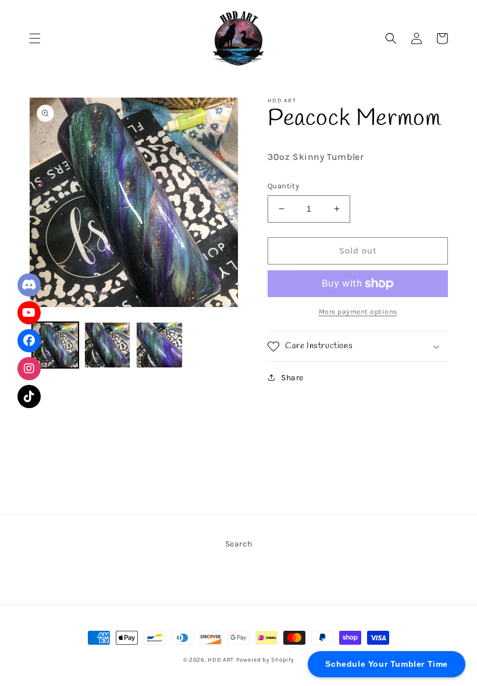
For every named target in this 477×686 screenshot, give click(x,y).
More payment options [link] (358, 312)
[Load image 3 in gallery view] (159, 345)
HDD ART (221, 659)
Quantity (283, 185)
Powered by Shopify (265, 659)
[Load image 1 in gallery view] (55, 345)
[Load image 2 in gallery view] (107, 345)
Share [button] (292, 378)
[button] (35, 38)
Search (238, 544)
